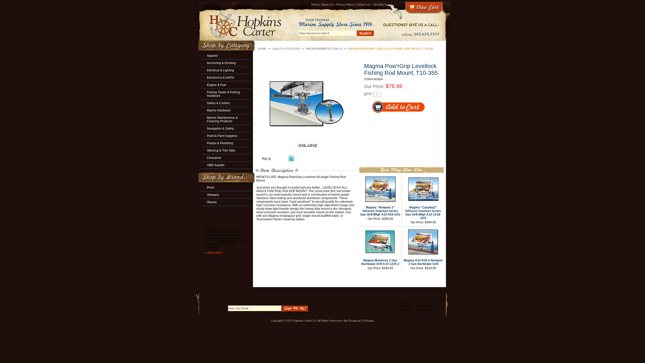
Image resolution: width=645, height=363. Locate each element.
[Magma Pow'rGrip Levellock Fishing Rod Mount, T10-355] (307, 104)
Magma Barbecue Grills (324, 48)
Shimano (213, 195)
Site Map (378, 4)
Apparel (212, 55)
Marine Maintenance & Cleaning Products (222, 119)
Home (315, 4)
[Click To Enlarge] (307, 145)
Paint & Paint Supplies (222, 136)
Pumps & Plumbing (220, 143)
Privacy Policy (344, 4)
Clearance (214, 158)
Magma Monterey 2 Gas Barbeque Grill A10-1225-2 (380, 262)
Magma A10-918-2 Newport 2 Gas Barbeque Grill (423, 262)
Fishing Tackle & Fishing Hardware (223, 94)
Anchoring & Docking (221, 63)
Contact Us (363, 4)
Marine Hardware (219, 110)
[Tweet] (291, 160)
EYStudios (368, 320)
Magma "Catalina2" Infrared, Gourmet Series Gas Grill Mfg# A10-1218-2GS (423, 213)
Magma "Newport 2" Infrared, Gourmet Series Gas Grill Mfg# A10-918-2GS (380, 211)
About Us (327, 4)
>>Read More (213, 252)
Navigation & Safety (220, 128)
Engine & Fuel (216, 85)
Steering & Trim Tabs (221, 150)
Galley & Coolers (286, 48)
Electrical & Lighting (220, 70)
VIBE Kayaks (215, 165)
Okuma (212, 202)
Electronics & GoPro (220, 77)
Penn (210, 187)
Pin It (266, 159)
